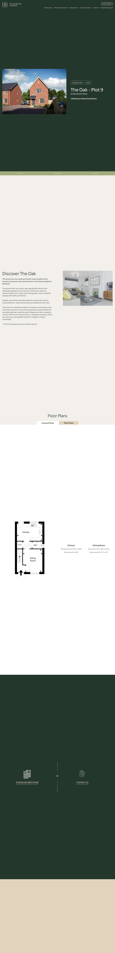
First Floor (68, 422)
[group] (88, 288)
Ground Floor (48, 422)
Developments (48, 8)
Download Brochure (27, 782)
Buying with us (74, 8)
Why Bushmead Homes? (61, 8)
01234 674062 (106, 3)
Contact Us (96, 8)
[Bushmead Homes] (11, 4)
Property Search (105, 8)
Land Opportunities (85, 8)
